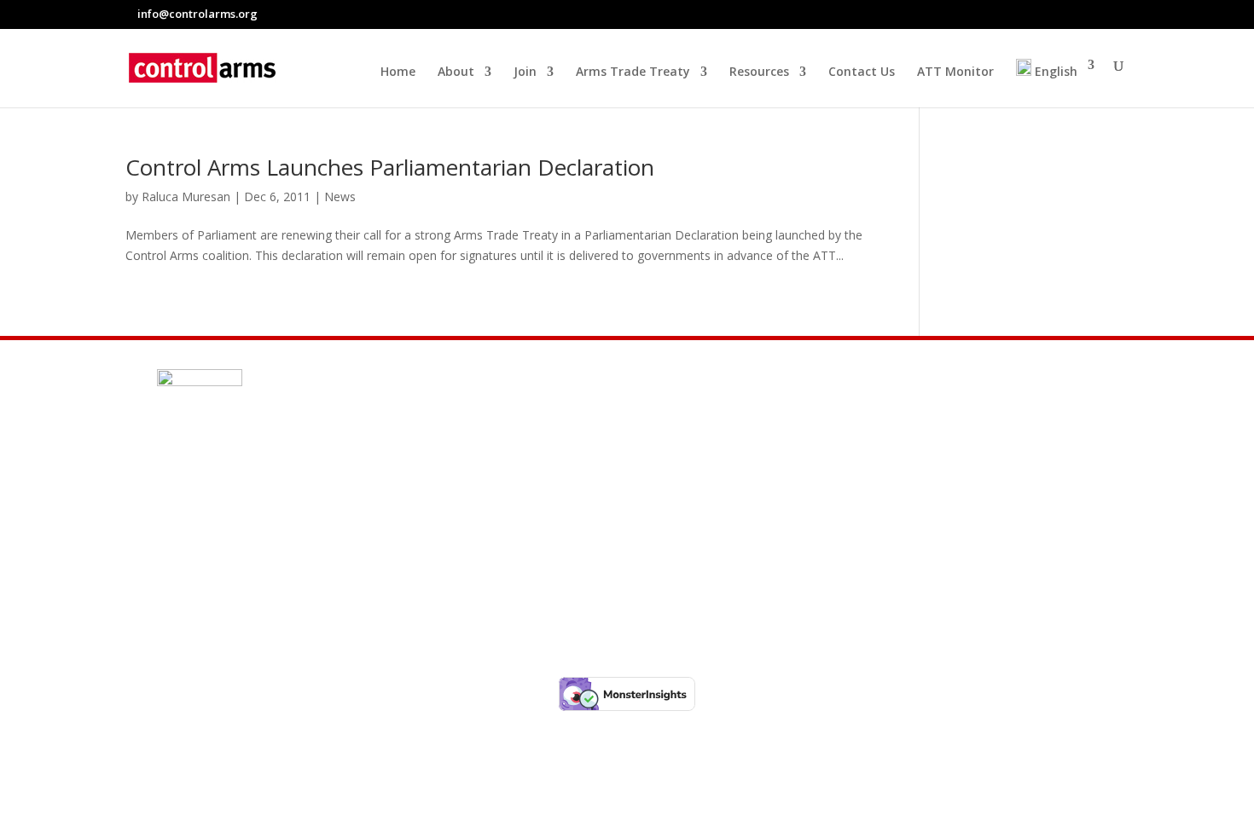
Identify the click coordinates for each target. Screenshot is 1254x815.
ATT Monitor (955, 72)
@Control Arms (254, 526)
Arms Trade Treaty (633, 72)
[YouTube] (1122, 14)
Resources (759, 72)
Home (397, 72)
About (456, 72)
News (340, 196)
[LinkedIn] (1100, 14)
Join (525, 72)
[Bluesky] (1081, 14)
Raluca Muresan (186, 196)
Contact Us (861, 72)
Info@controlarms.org (283, 485)
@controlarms (252, 566)
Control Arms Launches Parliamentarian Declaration (389, 167)
